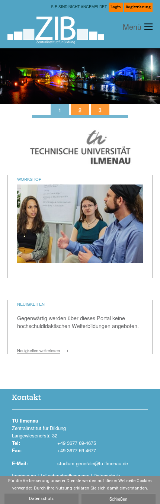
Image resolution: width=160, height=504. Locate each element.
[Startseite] (58, 27)
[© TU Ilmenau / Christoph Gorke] (100, 109)
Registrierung (138, 7)
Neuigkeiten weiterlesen (38, 350)
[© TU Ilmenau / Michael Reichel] (60, 109)
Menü (132, 26)
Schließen (118, 499)
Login (116, 7)
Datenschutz (41, 498)
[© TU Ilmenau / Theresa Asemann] (80, 109)
